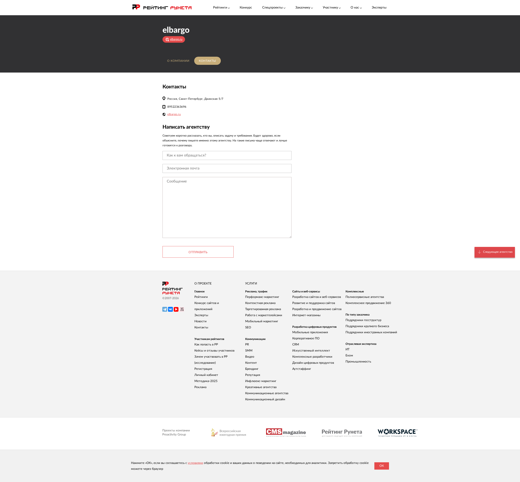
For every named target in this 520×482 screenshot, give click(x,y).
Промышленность (358, 361)
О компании (178, 61)
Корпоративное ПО (306, 338)
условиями (195, 463)
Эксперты (379, 7)
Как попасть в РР (206, 344)
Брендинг (251, 368)
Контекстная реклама (260, 303)
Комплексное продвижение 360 (368, 303)
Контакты (207, 61)
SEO (248, 327)
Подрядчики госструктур (363, 320)
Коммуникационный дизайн (265, 399)
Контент (251, 362)
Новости (200, 321)
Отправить (198, 252)
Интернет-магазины (306, 315)
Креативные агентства (260, 387)
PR (247, 344)
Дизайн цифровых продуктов (313, 362)
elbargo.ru (174, 114)
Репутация (252, 375)
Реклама (200, 387)
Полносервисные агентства (365, 297)
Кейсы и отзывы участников (214, 350)
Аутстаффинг (301, 368)
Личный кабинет (206, 375)
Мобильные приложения (310, 332)
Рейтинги (201, 297)
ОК (381, 465)
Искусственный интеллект (311, 350)
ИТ (348, 349)
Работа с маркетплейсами (263, 315)
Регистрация (203, 368)
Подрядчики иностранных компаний (371, 332)
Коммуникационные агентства (266, 393)
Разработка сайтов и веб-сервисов (316, 297)
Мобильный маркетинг (261, 321)
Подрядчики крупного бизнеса (367, 326)
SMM (248, 350)
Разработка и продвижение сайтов (316, 309)
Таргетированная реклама (263, 309)
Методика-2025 (206, 381)
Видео (249, 356)
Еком (349, 355)
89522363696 (176, 106)
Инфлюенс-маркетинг (260, 381)
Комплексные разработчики (312, 356)
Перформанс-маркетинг (262, 297)
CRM (295, 344)
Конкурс (246, 7)
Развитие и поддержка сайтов (313, 303)
